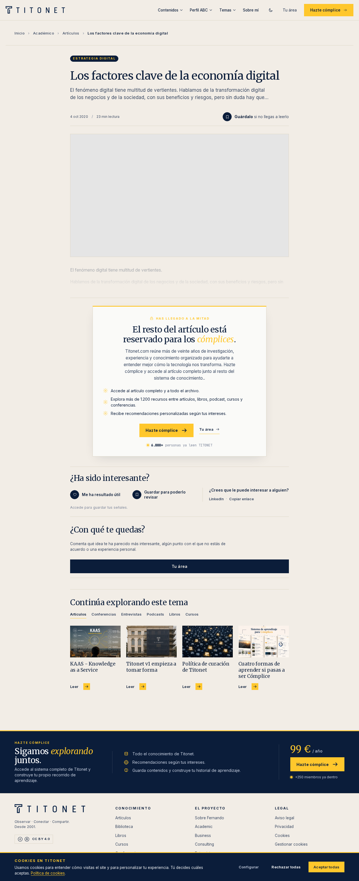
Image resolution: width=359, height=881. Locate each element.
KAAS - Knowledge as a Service (93, 667)
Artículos (71, 33)
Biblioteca (124, 826)
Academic (204, 826)
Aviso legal (284, 818)
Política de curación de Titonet (205, 667)
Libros (120, 835)
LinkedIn (216, 499)
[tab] (78, 615)
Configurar (249, 867)
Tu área (290, 10)
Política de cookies (48, 873)
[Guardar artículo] (227, 116)
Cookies (282, 835)
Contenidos (168, 10)
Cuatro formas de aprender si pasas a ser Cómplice (261, 670)
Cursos (121, 844)
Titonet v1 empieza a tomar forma (151, 667)
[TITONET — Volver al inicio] (37, 10)
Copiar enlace (241, 499)
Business (203, 835)
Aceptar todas (326, 867)
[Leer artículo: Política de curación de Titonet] (207, 641)
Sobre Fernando (209, 818)
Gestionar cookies (291, 844)
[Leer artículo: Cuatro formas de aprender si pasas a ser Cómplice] (263, 641)
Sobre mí (251, 10)
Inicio (20, 33)
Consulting (204, 844)
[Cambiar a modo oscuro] (270, 10)
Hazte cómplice (325, 10)
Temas (225, 10)
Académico (43, 33)
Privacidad (284, 826)
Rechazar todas (286, 867)
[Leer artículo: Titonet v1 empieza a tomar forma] (151, 641)
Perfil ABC (199, 10)
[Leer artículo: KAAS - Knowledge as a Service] (95, 641)
